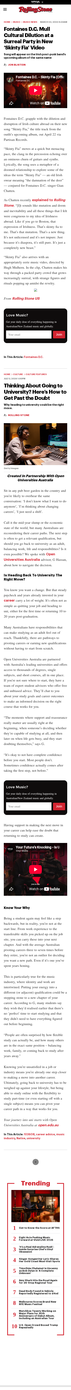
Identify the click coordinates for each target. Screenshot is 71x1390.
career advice (45, 1134)
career (9, 600)
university (33, 1138)
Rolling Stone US (26, 298)
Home (7, 22)
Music (16, 22)
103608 (29, 1134)
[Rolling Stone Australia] (35, 11)
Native (20, 1138)
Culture (18, 374)
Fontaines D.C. (33, 357)
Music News (30, 22)
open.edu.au (48, 1125)
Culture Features (36, 374)
